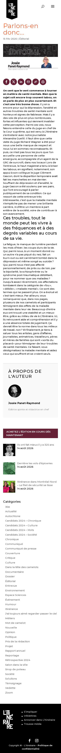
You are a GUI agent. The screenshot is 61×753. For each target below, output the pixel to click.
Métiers (10, 618)
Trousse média (32, 724)
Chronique (12, 539)
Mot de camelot (15, 622)
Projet (9, 646)
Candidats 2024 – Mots (19, 530)
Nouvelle (11, 627)
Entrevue (11, 585)
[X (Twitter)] (13, 82)
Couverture (12, 553)
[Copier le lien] (35, 82)
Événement (12, 599)
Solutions (11, 678)
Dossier (10, 576)
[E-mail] (28, 82)
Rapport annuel (15, 650)
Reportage (12, 655)
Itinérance (11, 609)
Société (9, 674)
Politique (11, 636)
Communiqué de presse (20, 548)
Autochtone (12, 516)
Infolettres (30, 715)
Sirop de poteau (15, 669)
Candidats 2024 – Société (21, 534)
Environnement (15, 590)
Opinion (10, 632)
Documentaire (14, 571)
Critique (10, 557)
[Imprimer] (43, 82)
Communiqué (14, 544)
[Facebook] (6, 82)
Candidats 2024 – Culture (21, 525)
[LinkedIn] (21, 82)
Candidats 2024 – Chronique (23, 520)
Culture (10, 562)
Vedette (10, 687)
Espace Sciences (15, 595)
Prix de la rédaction (17, 641)
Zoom (9, 692)
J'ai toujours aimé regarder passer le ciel (31, 613)
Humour (10, 604)
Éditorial (24, 38)
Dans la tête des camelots (21, 567)
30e (7, 506)
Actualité (11, 511)
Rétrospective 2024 (17, 660)
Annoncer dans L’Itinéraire (39, 719)
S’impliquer (30, 711)
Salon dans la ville (16, 664)
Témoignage (13, 683)
